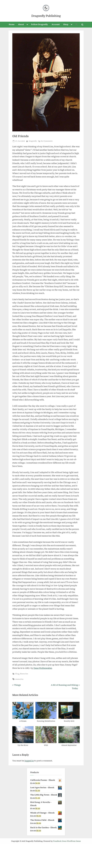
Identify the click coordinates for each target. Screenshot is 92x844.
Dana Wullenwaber (43, 668)
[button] (76, 24)
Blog (17, 674)
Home (11, 24)
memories (19, 679)
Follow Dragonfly (39, 24)
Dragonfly (33, 141)
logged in (29, 761)
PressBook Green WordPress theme (67, 841)
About (21, 24)
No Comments (46, 141)
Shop (65, 24)
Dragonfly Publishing (46, 16)
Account (56, 24)
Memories (24, 674)
